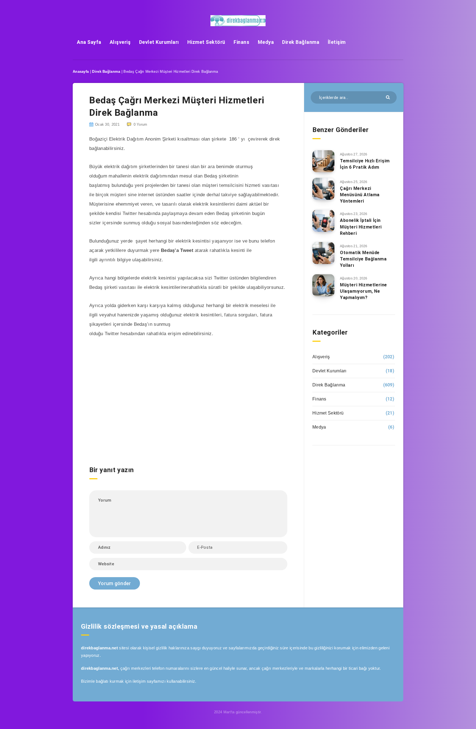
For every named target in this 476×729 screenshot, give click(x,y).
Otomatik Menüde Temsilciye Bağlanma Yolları (363, 259)
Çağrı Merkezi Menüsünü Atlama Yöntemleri (360, 195)
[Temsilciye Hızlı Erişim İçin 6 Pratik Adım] (323, 161)
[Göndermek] (388, 97)
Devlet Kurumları (159, 42)
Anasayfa (81, 71)
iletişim (138, 681)
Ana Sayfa (89, 42)
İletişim (337, 42)
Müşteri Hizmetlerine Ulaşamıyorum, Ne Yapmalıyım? (363, 291)
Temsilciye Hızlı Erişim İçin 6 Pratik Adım (365, 164)
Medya (266, 42)
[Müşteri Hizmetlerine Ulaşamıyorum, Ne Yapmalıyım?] (323, 285)
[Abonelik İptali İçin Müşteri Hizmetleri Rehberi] (323, 221)
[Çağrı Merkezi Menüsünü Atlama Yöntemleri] (323, 189)
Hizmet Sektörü (206, 42)
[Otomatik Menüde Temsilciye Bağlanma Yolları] (323, 253)
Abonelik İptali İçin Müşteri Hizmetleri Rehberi (361, 227)
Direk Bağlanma (300, 42)
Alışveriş (120, 42)
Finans (241, 42)
